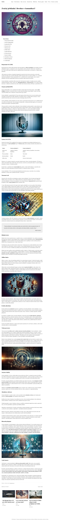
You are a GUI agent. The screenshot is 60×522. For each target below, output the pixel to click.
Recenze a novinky (54, 1)
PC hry (49, 1)
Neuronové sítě (7, 46)
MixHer (3, 1)
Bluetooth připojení (8, 58)
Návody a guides (41, 1)
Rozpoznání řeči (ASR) (9, 40)
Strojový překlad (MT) (9, 42)
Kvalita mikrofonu (8, 51)
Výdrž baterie (7, 60)
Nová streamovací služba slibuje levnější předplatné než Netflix (35, 502)
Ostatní (46, 1)
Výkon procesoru (8, 53)
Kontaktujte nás (12, 483)
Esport (12, 1)
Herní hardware (17, 1)
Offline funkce (7, 49)
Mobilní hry (35, 1)
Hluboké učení (7, 47)
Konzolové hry (29, 1)
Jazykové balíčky (8, 55)
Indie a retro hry (23, 1)
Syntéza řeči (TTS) (8, 44)
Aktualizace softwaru (8, 56)
